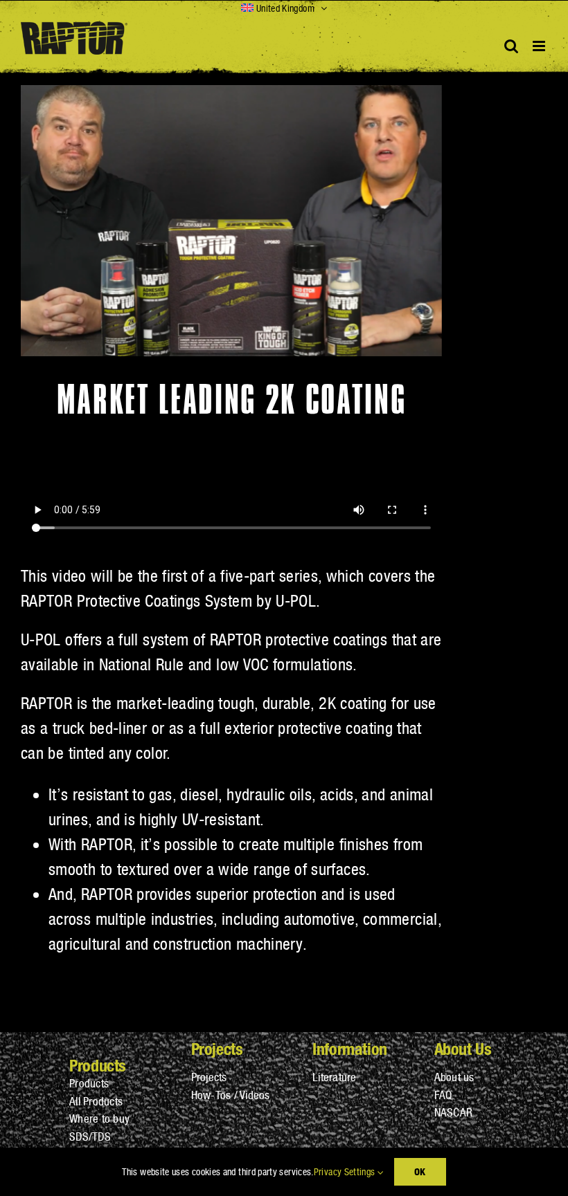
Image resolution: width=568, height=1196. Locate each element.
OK (419, 1171)
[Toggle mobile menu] (540, 46)
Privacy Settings (346, 1171)
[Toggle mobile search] (511, 46)
